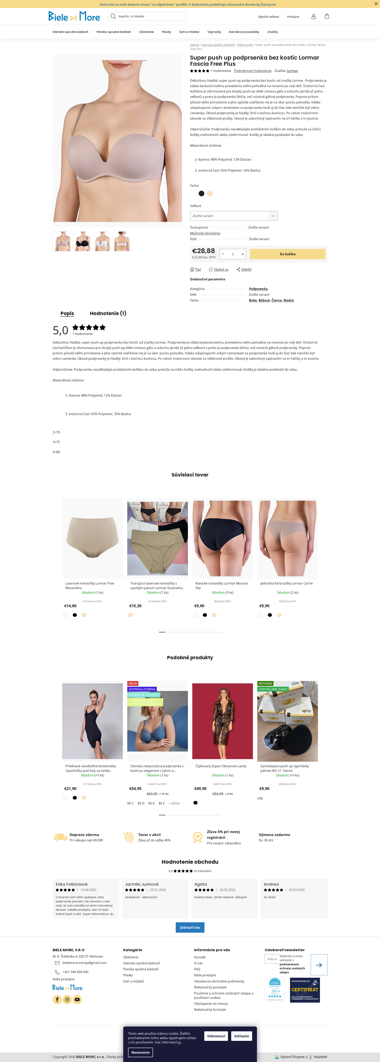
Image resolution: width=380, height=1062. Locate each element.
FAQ (197, 969)
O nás (198, 963)
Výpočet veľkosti (268, 17)
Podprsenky (258, 289)
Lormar (292, 71)
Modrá (288, 300)
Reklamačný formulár (210, 1009)
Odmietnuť (216, 1036)
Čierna (276, 300)
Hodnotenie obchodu (190, 862)
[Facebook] (57, 999)
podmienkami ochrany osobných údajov (292, 968)
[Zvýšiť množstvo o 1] (243, 254)
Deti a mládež (133, 981)
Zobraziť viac (190, 927)
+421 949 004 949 (75, 972)
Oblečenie (130, 957)
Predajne (293, 17)
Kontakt (200, 957)
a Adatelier (317, 1057)
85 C (130, 803)
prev (56, 564)
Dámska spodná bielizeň (141, 963)
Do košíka (288, 254)
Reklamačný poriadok (210, 987)
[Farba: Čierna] (74, 616)
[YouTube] (77, 999)
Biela (253, 300)
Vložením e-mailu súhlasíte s (292, 964)
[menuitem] (70, 32)
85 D (141, 803)
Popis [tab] (67, 313)
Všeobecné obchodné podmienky (219, 981)
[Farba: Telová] (83, 616)
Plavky (128, 975)
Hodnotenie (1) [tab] (108, 313)
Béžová (264, 300)
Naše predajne (64, 979)
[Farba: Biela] (66, 616)
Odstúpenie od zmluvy (211, 1003)
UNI (260, 798)
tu (179, 1042)
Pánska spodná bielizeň (141, 969)
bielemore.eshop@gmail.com (85, 963)
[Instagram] (67, 999)
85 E (151, 803)
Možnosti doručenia (205, 233)
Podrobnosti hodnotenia (252, 71)
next (324, 564)
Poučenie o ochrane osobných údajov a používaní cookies (223, 995)
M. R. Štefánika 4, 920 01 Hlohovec (78, 956)
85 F (162, 803)
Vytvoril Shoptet (292, 1057)
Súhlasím (241, 1036)
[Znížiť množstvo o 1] (223, 254)
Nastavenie (140, 1052)
